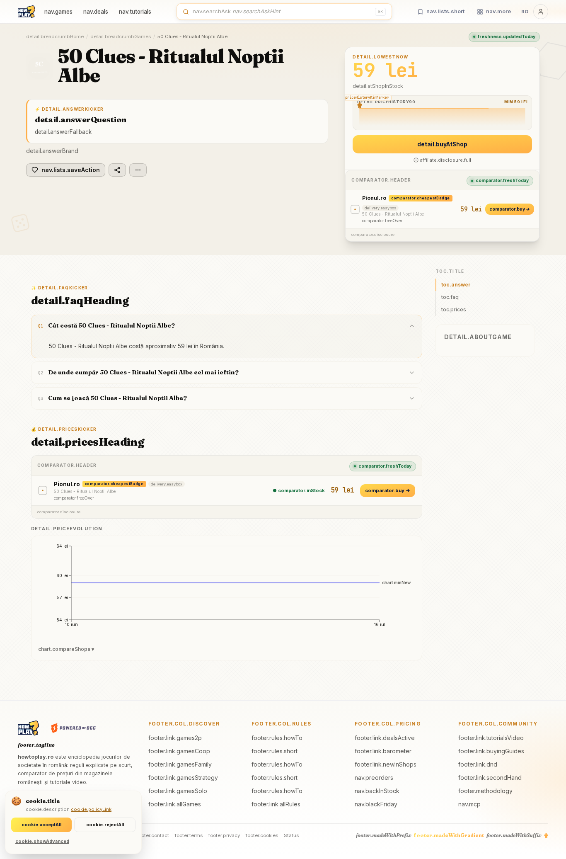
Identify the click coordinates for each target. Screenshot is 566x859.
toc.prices (453, 309)
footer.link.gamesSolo (177, 790)
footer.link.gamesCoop (179, 751)
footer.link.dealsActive (385, 737)
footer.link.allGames (174, 804)
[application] (226, 588)
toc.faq (450, 297)
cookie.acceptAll (41, 824)
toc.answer (456, 284)
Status (291, 835)
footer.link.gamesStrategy (183, 777)
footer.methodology (485, 790)
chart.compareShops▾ (66, 649)
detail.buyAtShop (442, 144)
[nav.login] (540, 11)
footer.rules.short (275, 751)
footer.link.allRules (276, 804)
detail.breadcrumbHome (55, 36)
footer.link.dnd (477, 764)
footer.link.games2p (175, 737)
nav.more (498, 11)
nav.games (58, 11)
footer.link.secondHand (490, 777)
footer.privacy (224, 835)
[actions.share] (117, 170)
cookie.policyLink (91, 809)
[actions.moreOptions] (138, 170)
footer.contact (153, 835)
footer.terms (189, 835)
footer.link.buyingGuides (491, 751)
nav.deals (95, 11)
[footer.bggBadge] (73, 728)
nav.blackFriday (376, 804)
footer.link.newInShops (385, 764)
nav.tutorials (135, 11)
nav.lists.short (445, 11)
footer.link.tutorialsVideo (491, 737)
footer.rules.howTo (277, 737)
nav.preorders (374, 777)
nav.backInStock (377, 790)
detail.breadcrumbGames (120, 36)
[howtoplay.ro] (26, 11)
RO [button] (524, 12)
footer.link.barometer (383, 751)
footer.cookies (262, 835)
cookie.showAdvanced (42, 841)
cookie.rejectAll (105, 824)
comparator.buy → (509, 209)
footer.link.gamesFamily (180, 764)
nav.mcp (469, 804)
